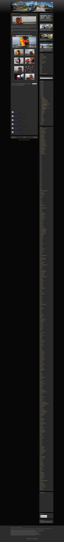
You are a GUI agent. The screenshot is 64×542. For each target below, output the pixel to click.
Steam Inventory (42, 430)
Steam (41, 426)
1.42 (40, 160)
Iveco (40, 311)
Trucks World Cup (42, 451)
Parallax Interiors (42, 369)
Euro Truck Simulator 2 (43, 56)
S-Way (41, 398)
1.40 (40, 157)
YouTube (41, 489)
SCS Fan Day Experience (43, 411)
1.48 (40, 168)
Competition (41, 234)
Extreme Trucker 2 (42, 259)
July (42, 114)
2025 (41, 83)
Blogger (36, 538)
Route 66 (41, 395)
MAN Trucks (41, 340)
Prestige (41, 374)
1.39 (40, 156)
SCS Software (42, 414)
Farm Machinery (42, 262)
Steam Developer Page (43, 61)
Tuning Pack (41, 452)
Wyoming (41, 488)
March (42, 118)
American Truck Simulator (43, 57)
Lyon (40, 333)
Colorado (41, 226)
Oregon (41, 366)
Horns (41, 291)
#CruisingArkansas (42, 131)
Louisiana (41, 328)
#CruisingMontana (42, 143)
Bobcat (41, 209)
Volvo (40, 467)
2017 (41, 92)
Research (41, 385)
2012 (41, 122)
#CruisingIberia (42, 135)
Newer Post (13, 137)
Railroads (41, 378)
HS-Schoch (41, 292)
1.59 (40, 184)
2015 (41, 94)
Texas (41, 436)
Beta (40, 206)
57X (40, 188)
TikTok (41, 72)
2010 (41, 124)
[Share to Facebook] (35, 83)
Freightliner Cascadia (43, 271)
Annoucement (42, 193)
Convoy (41, 242)
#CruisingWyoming (42, 148)
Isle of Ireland (41, 308)
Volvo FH (41, 468)
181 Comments (28, 83)
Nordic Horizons (42, 358)
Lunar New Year (42, 332)
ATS (40, 201)
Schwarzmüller (42, 406)
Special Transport (42, 423)
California (41, 218)
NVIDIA (41, 361)
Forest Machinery (42, 270)
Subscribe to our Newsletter (43, 73)
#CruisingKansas (42, 139)
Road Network (42, 390)
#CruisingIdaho (42, 136)
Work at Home (42, 484)
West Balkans (42, 476)
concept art (41, 235)
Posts (42, 515)
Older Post (35, 137)
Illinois (41, 300)
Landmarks (41, 321)
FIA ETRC (41, 266)
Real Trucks (41, 381)
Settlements (41, 418)
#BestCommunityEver (43, 128)
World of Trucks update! (44, 100)
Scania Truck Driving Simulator (44, 403)
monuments (41, 345)
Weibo (41, 69)
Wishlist (41, 481)
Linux (40, 324)
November (43, 98)
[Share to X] (34, 83)
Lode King (41, 325)
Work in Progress (42, 485)
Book (40, 210)
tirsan (40, 439)
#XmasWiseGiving (42, 153)
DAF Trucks (41, 243)
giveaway (41, 279)
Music (41, 348)
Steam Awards (42, 427)
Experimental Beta (42, 258)
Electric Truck (41, 251)
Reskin (41, 386)
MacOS (41, 336)
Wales (41, 471)
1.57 (40, 181)
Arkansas (41, 197)
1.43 (40, 161)
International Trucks (42, 304)
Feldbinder (41, 263)
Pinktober (41, 370)
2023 (41, 85)
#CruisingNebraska (42, 144)
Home (24, 137)
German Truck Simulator (43, 276)
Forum (41, 60)
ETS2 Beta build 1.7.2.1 (44, 101)
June (42, 115)
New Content (41, 353)
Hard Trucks (41, 287)
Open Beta (41, 365)
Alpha (41, 189)
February (43, 119)
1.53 (40, 176)
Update (41, 459)
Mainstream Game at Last (44, 105)
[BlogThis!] (33, 83)
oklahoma (41, 362)
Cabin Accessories (42, 217)
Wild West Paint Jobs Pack (43, 480)
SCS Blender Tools (43, 99)
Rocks (41, 394)
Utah (40, 460)
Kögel (41, 317)
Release (41, 382)
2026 (41, 82)
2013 (41, 96)
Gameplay (41, 275)
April (42, 117)
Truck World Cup (42, 447)
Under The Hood (42, 456)
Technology (41, 435)
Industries (41, 303)
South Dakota (42, 422)
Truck (40, 444)
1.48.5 (41, 169)
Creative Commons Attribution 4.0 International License (46, 522)
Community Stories (42, 231)
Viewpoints (41, 464)
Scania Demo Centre (42, 402)
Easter (41, 250)
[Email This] (32, 83)
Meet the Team (42, 341)
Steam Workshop (42, 431)
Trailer (41, 440)
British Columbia (42, 214)
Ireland (41, 307)
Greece (41, 283)
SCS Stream (41, 415)
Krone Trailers (42, 320)
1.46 (40, 165)
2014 (41, 95)
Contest (41, 239)
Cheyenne (41, 222)
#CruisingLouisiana (42, 140)
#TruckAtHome (42, 152)
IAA (40, 295)
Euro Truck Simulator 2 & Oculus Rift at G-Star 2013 (45, 104)
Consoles (41, 238)
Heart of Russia (42, 288)
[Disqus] (24, 98)
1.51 (40, 173)
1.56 (40, 180)
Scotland (41, 407)
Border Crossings (42, 213)
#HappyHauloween (42, 149)
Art (40, 198)
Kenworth (41, 316)
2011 (41, 123)
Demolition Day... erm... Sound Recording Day (45, 108)
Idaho (41, 299)
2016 (41, 93)
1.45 (40, 164)
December (43, 97)
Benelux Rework (42, 205)
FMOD (41, 267)
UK (40, 455)
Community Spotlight (42, 230)
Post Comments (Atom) (26, 139)
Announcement (42, 194)
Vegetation (41, 463)
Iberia (41, 296)
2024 (41, 84)
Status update (43, 109)
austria (41, 202)
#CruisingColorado (42, 132)
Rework (41, 389)
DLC (40, 246)
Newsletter (41, 357)
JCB (40, 312)
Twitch (41, 64)
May (42, 116)
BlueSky (41, 68)
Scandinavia (41, 399)
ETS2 (40, 254)
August (42, 113)
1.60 (40, 185)
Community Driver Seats (43, 229)
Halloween (41, 284)
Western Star (41, 477)
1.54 (40, 177)
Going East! (41, 280)
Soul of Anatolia (42, 419)
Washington (41, 472)
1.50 (40, 172)
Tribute (41, 443)
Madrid (41, 337)
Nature (41, 349)
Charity (41, 221)
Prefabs (41, 373)
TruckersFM (41, 448)
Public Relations (42, 377)
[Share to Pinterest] (36, 83)
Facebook (41, 65)
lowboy (41, 329)
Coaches (41, 225)
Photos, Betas (43, 106)
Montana (41, 344)
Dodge (41, 247)
